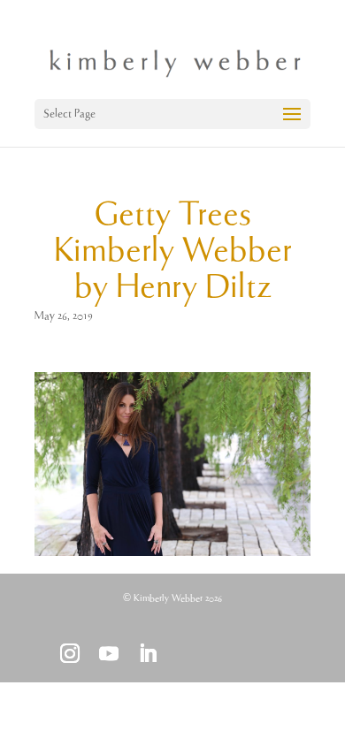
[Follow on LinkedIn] (147, 653)
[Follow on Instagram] (69, 653)
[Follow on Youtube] (108, 653)
